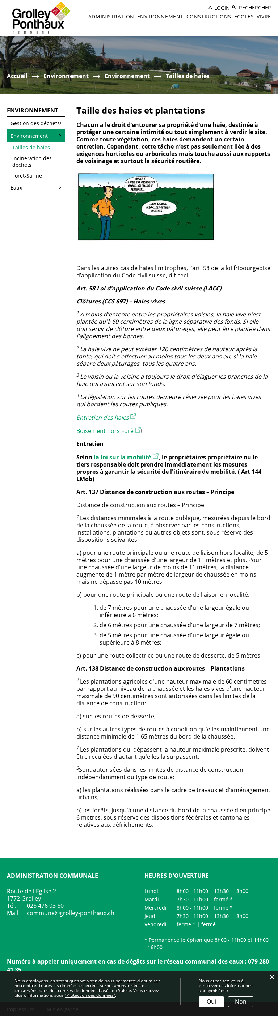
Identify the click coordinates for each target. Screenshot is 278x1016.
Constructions (208, 16)
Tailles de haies (38, 147)
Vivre (264, 16)
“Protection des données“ (90, 995)
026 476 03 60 (45, 906)
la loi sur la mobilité (125, 457)
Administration (111, 16)
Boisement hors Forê (108, 431)
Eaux (16, 187)
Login (222, 7)
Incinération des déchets (32, 161)
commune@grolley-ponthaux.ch (70, 913)
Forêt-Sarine (27, 175)
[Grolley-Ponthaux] (41, 17)
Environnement (160, 16)
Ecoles (244, 16)
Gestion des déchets (35, 123)
